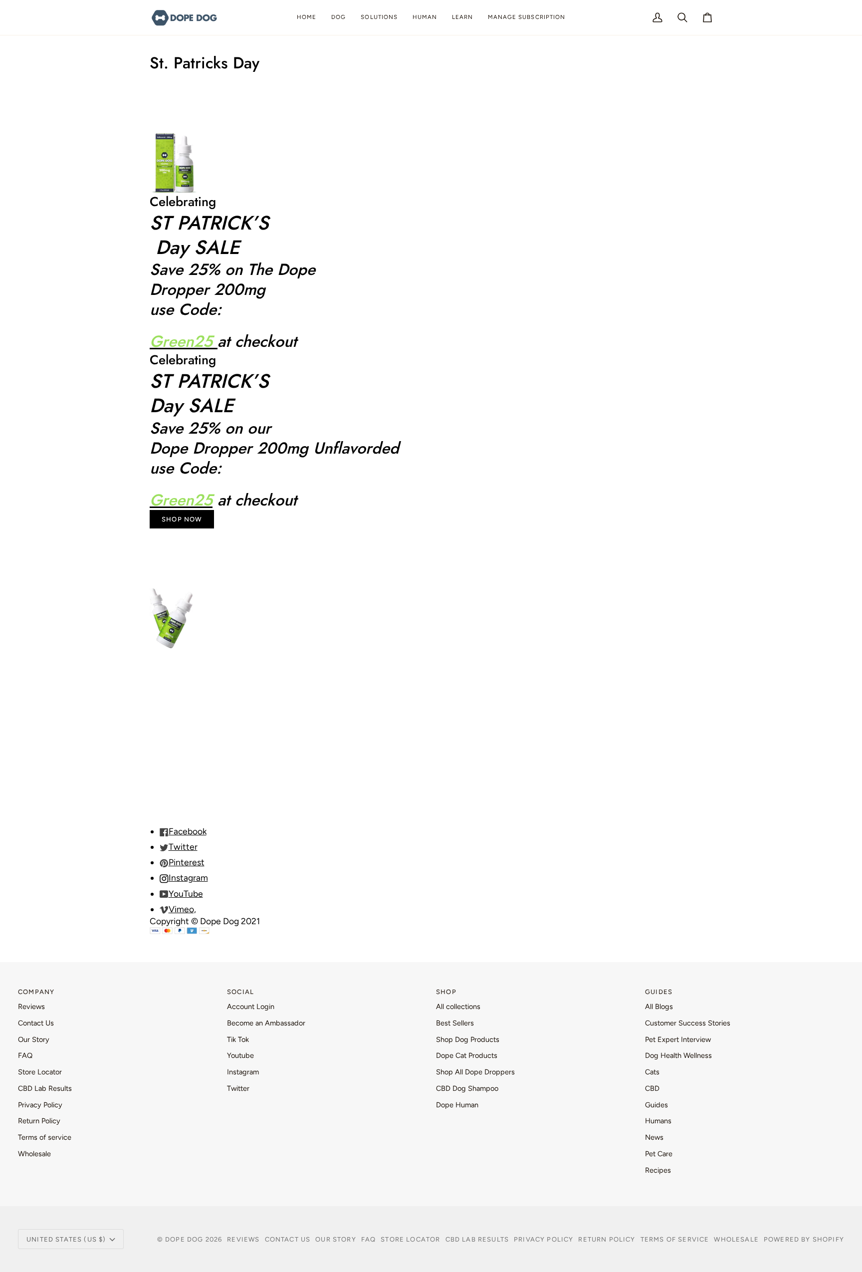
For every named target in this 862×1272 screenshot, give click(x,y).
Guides (656, 1104)
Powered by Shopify (804, 1239)
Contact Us (36, 1022)
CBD (652, 1088)
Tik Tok (238, 1039)
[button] (338, 17)
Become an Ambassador (266, 1022)
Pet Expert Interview (678, 1039)
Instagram (243, 1071)
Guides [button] (658, 992)
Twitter (238, 1088)
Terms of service (44, 1137)
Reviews (31, 1006)
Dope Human (457, 1104)
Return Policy (39, 1120)
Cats (652, 1071)
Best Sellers (455, 1022)
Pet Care (658, 1153)
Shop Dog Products (467, 1039)
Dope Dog (185, 1239)
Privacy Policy (40, 1104)
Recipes (658, 1170)
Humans (658, 1120)
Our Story (33, 1039)
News (654, 1137)
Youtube (240, 1055)
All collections (458, 1006)
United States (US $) (66, 1239)
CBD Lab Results (45, 1088)
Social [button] (240, 992)
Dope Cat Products (466, 1055)
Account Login (250, 1006)
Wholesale (34, 1153)
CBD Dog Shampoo (467, 1088)
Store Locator (40, 1071)
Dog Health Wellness (678, 1055)
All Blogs (659, 1006)
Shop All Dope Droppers (475, 1071)
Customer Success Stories (687, 1022)
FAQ (25, 1055)
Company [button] (36, 992)
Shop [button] (446, 992)
